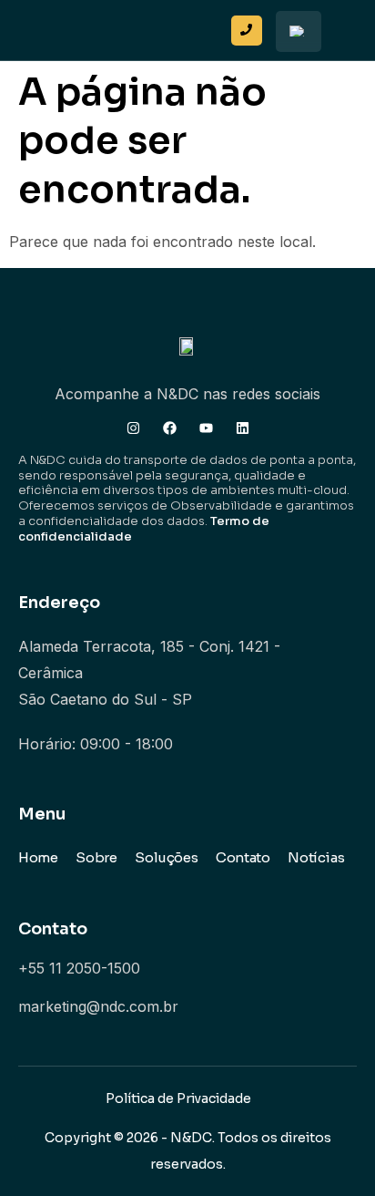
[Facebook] (170, 428)
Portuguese (298, 31)
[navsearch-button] (208, 25)
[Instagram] (133, 428)
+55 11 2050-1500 (79, 968)
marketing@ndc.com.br (98, 1006)
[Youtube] (206, 428)
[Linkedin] (242, 428)
